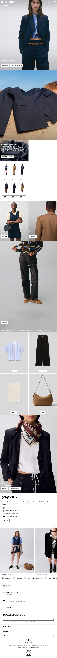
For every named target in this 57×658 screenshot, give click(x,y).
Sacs (43, 412)
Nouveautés (5, 65)
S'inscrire (53, 619)
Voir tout (4, 488)
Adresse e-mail (6, 619)
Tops (14, 370)
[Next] (53, 526)
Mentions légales (44, 645)
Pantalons (42, 370)
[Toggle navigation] (55, 2)
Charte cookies (27, 645)
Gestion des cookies (35, 645)
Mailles (14, 412)
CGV (10, 645)
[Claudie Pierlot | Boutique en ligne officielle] (8, 2)
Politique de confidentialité (17, 645)
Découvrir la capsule (17, 65)
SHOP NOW (4, 236)
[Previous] (50, 526)
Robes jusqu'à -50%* (14, 488)
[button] (50, 2)
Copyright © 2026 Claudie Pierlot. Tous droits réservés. (28, 647)
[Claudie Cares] (28, 653)
